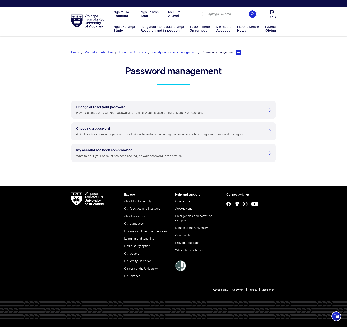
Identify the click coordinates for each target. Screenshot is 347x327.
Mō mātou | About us (99, 52)
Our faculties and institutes (142, 208)
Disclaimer (267, 289)
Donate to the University (191, 228)
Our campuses (134, 223)
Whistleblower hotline (189, 250)
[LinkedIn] (237, 203)
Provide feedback (187, 243)
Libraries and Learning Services (145, 231)
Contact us (182, 201)
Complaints (182, 235)
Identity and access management (174, 52)
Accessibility (220, 289)
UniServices (132, 276)
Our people (131, 253)
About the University (132, 52)
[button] (272, 14)
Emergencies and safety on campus (193, 218)
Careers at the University (141, 268)
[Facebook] (228, 203)
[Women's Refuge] (180, 270)
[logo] (87, 21)
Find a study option (137, 246)
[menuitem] (121, 14)
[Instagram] (245, 203)
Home (75, 52)
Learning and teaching (139, 238)
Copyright (238, 289)
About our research (137, 216)
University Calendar (137, 261)
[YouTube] (254, 203)
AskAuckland (184, 208)
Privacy (253, 289)
